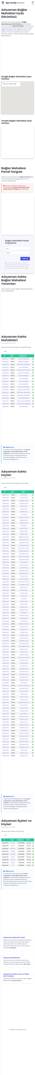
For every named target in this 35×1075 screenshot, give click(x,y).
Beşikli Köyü (23, 534)
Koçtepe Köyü (23, 674)
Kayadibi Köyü (23, 669)
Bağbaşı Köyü (24, 520)
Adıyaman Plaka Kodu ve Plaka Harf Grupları (16, 975)
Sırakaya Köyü (23, 711)
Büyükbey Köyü (24, 554)
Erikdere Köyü (23, 610)
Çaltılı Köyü (23, 562)
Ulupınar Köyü (23, 736)
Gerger (12, 851)
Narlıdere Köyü (23, 688)
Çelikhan (13, 848)
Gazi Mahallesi (23, 381)
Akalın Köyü (24, 498)
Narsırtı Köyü (24, 691)
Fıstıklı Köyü (24, 621)
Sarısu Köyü (23, 705)
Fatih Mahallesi (23, 376)
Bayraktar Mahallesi (23, 364)
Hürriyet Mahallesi (23, 387)
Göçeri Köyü (24, 627)
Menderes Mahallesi (23, 392)
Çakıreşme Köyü (24, 559)
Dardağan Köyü (24, 585)
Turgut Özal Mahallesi (23, 401)
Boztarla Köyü (23, 545)
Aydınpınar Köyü (24, 517)
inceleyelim (12, 948)
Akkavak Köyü (23, 503)
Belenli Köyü (24, 528)
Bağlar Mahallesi (23, 362)
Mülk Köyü (24, 683)
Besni (12, 846)
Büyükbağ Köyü (24, 551)
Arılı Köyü (24, 514)
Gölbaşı (12, 854)
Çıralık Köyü (24, 576)
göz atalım (27, 964)
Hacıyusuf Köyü (24, 643)
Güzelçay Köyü (23, 638)
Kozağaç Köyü (23, 677)
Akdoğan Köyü (23, 500)
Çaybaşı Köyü (23, 573)
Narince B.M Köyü (23, 686)
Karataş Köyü (24, 663)
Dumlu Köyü (24, 593)
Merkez (12, 843)
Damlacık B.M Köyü (24, 582)
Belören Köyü (24, 531)
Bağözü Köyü (24, 523)
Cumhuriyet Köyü (23, 557)
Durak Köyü (23, 596)
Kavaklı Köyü (24, 666)
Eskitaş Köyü (24, 618)
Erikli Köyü (24, 613)
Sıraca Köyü (24, 708)
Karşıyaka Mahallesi (23, 390)
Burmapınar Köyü (23, 548)
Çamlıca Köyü (23, 565)
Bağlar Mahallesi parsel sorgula (11, 30)
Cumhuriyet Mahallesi (23, 370)
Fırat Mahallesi (23, 378)
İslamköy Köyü (23, 655)
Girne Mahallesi (23, 384)
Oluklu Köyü (24, 694)
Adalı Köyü (24, 495)
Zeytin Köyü (24, 753)
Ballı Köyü (24, 526)
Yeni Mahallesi (23, 406)
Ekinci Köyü (23, 604)
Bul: (5, 351)
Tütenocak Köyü (24, 733)
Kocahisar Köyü (24, 671)
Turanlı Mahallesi (23, 398)
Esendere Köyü (24, 615)
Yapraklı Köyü (24, 739)
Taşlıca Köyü (24, 722)
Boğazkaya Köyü (24, 537)
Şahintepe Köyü (24, 716)
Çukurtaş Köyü (23, 579)
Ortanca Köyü (23, 697)
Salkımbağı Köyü (24, 702)
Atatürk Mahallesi (23, 359)
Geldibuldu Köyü (24, 624)
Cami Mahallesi (23, 367)
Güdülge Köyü (23, 635)
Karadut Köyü (24, 660)
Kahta (13, 857)
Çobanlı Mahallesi (23, 373)
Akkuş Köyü (23, 506)
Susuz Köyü (23, 714)
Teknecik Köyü (23, 728)
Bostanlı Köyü (24, 540)
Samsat (12, 860)
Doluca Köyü (24, 590)
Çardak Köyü (24, 568)
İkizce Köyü (23, 652)
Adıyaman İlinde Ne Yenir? (14, 937)
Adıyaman (5, 359)
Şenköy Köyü (24, 719)
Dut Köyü (24, 599)
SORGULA (25, 259)
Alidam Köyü (24, 512)
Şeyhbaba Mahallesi (23, 395)
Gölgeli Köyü (24, 632)
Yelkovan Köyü (23, 742)
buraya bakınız (17, 980)
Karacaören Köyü (23, 657)
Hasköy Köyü (24, 649)
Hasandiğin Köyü (24, 646)
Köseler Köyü (24, 680)
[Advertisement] (17, 55)
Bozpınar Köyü (23, 542)
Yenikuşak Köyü (24, 744)
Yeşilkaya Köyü (23, 747)
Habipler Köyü (23, 641)
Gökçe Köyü (24, 629)
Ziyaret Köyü (24, 756)
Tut (13, 865)
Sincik (13, 862)
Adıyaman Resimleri (11, 958)
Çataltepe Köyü (24, 571)
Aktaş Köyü (23, 509)
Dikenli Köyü (24, 587)
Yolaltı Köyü (24, 750)
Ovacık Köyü (24, 700)
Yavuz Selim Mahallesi (23, 404)
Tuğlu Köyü (23, 730)
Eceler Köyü (24, 601)
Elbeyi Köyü (23, 607)
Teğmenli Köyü (24, 725)
